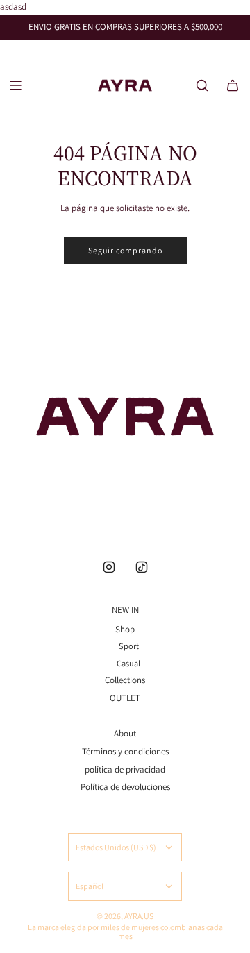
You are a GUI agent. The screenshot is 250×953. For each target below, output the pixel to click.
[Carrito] (232, 85)
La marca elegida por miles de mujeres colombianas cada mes (125, 931)
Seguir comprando (125, 250)
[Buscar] (202, 85)
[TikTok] (141, 567)
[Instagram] (109, 567)
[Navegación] (15, 85)
